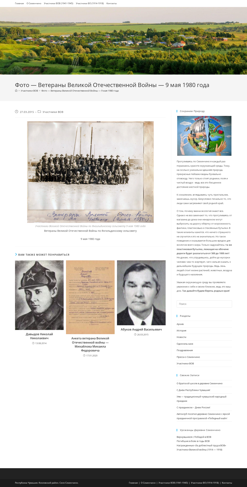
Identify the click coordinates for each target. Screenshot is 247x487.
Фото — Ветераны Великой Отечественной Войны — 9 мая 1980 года (80, 90)
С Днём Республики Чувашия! (193, 390)
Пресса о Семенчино (188, 357)
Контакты (112, 3)
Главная (19, 3)
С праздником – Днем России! (193, 407)
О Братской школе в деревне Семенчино (200, 383)
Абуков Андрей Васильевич (141, 329)
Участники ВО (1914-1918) (90, 3)
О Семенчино (34, 3)
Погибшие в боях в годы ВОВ (193, 441)
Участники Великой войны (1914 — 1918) (199, 449)
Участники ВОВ (53, 112)
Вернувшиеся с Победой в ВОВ (194, 437)
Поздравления (185, 350)
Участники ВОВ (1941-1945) (58, 3)
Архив (180, 324)
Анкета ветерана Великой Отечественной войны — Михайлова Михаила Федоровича (90, 344)
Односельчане (185, 343)
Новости (181, 337)
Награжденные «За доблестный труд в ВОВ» (201, 445)
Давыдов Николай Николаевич (39, 336)
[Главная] (16, 90)
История (181, 330)
